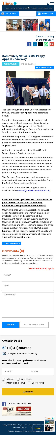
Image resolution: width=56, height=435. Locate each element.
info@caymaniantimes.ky (22, 353)
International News (15, 382)
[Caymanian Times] (9, 3)
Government (43, 8)
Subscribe (28, 391)
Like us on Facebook (19, 403)
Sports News (38, 382)
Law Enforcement (30, 8)
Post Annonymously (34, 325)
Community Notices (14, 8)
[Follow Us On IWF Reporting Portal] (28, 411)
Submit (10, 325)
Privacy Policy (20, 428)
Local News (26, 379)
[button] (14, 25)
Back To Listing (45, 36)
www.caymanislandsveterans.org (33, 190)
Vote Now (11, 13)
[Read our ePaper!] (49, 431)
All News (10, 379)
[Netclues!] (40, 431)
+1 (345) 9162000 (19, 348)
